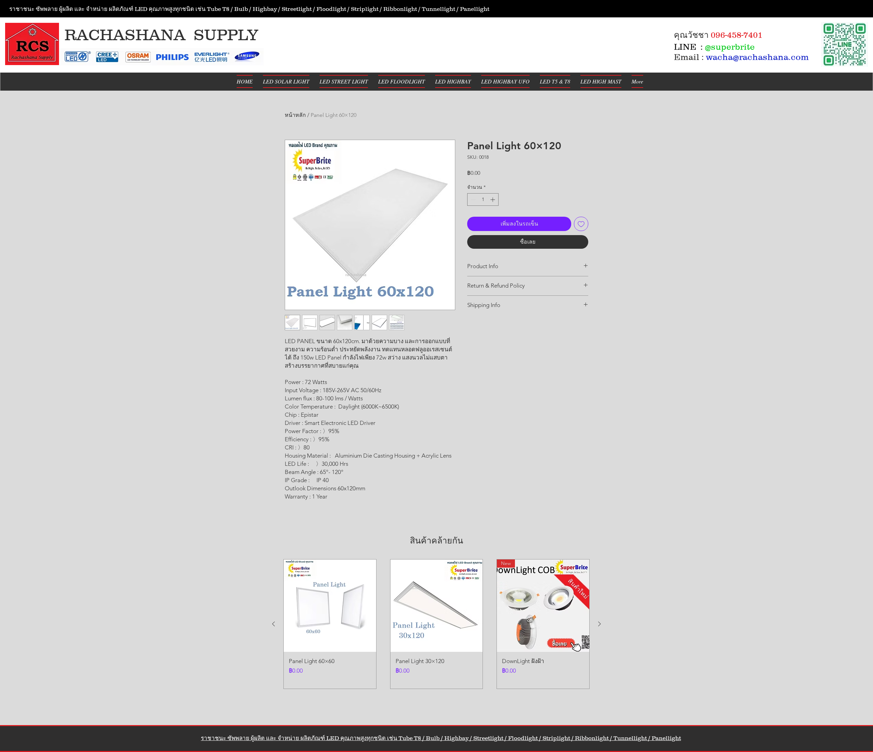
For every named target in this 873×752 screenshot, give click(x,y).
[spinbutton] (483, 199)
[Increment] (493, 199)
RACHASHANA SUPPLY (161, 35)
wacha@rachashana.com (757, 57)
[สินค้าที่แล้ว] (273, 624)
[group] (436, 624)
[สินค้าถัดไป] (599, 624)
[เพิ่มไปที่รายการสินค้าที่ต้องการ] (581, 224)
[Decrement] (472, 199)
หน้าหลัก (295, 115)
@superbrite (730, 46)
